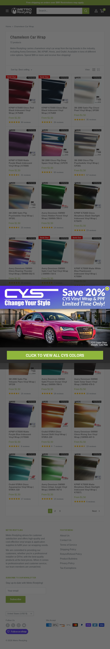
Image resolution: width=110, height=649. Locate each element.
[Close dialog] (107, 288)
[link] (55, 317)
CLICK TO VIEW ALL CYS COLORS (55, 355)
